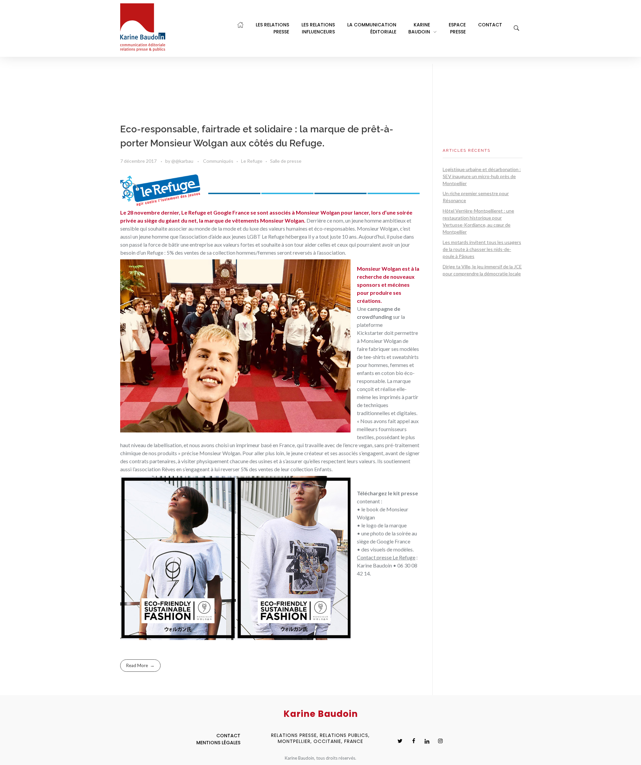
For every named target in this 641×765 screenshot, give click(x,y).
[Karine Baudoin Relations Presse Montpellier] (142, 27)
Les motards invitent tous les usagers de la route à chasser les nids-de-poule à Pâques (482, 249)
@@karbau (182, 161)
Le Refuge (251, 161)
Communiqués (218, 161)
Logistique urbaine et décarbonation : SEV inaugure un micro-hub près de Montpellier (482, 176)
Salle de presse (285, 161)
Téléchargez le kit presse (387, 493)
